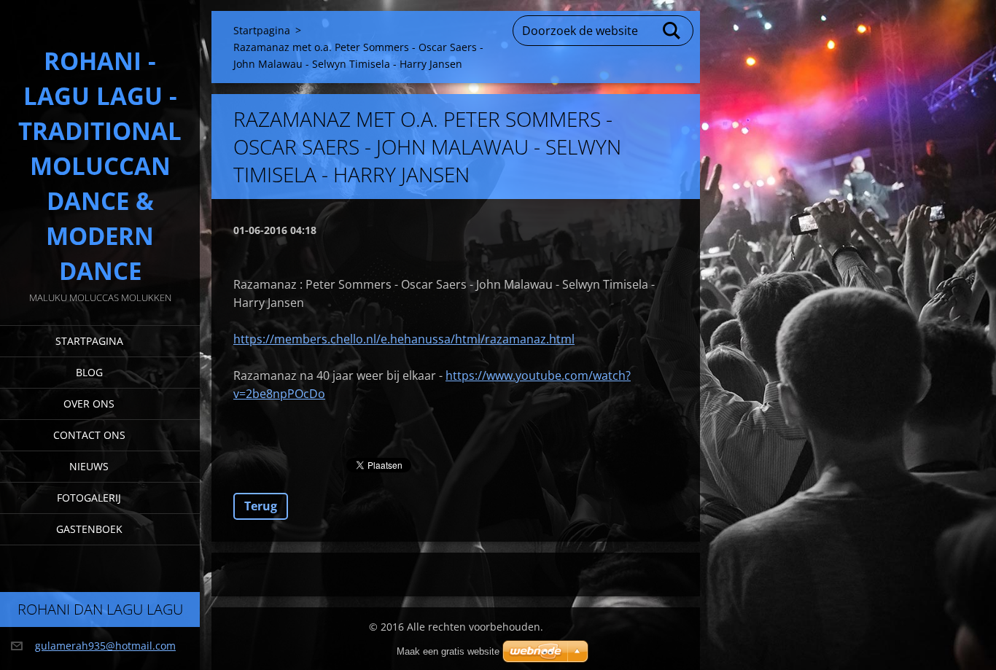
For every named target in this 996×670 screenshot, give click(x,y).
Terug (260, 506)
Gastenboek (89, 529)
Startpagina (89, 341)
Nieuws (89, 466)
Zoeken (672, 31)
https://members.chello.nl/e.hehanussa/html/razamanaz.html (404, 339)
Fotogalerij (89, 498)
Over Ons (88, 403)
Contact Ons (89, 435)
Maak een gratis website (448, 651)
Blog (89, 372)
